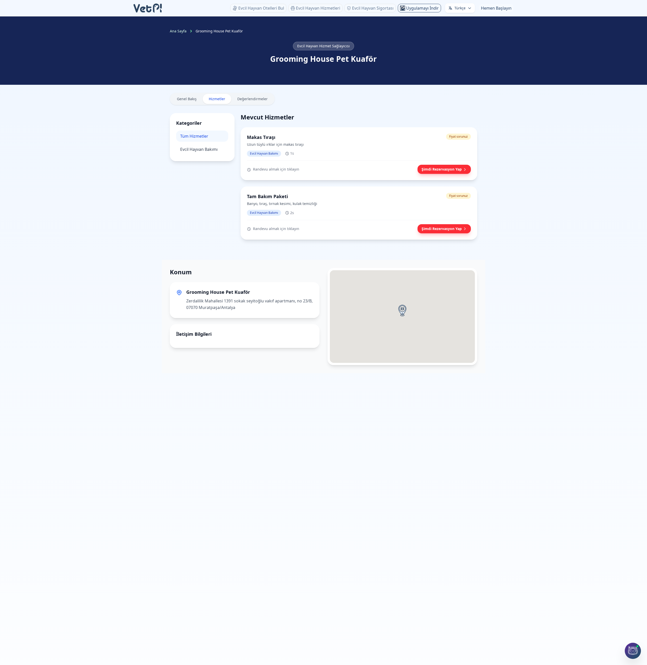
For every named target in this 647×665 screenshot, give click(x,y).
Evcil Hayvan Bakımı (199, 149)
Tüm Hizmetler (194, 136)
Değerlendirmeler (252, 98)
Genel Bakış (187, 98)
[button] (402, 310)
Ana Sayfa (178, 31)
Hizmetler (217, 98)
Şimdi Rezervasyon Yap (442, 169)
